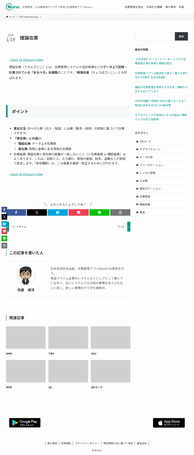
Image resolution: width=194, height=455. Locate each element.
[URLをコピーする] (120, 212)
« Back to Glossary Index (26, 59)
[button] (16, 212)
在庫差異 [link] (20, 154)
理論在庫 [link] (15, 67)
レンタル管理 (148, 173)
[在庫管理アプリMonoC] (12, 7)
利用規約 (66, 443)
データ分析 (146, 157)
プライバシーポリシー (87, 443)
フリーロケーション (151, 165)
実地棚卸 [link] (42, 163)
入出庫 (144, 181)
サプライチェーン (150, 149)
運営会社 (142, 443)
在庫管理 (145, 196)
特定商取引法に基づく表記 (118, 443)
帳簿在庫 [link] (83, 72)
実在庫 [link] (21, 138)
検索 (181, 36)
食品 (142, 212)
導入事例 (52, 443)
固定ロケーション (150, 188)
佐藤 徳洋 (25, 290)
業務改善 (145, 204)
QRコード (145, 141)
